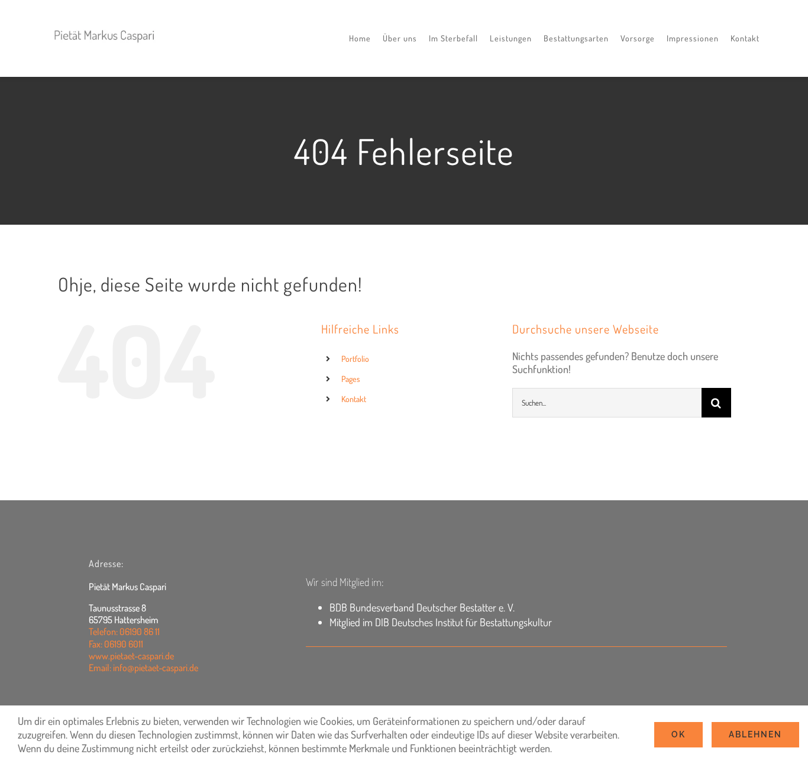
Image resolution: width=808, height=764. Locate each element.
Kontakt (353, 399)
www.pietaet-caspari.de (131, 656)
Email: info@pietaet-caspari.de (143, 668)
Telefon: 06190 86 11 (124, 631)
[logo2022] (105, 24)
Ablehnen (755, 734)
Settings (572, 748)
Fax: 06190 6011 (116, 644)
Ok (678, 734)
